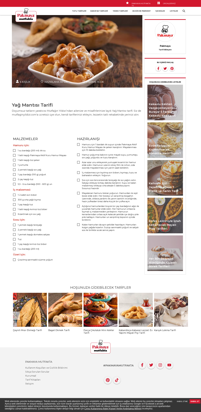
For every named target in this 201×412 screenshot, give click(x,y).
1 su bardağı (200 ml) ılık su (32, 150)
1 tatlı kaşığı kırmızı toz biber (32, 209)
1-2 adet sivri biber (27, 195)
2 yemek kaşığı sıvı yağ (29, 169)
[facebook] (158, 68)
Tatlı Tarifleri (79, 11)
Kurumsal (30, 375)
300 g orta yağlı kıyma (29, 199)
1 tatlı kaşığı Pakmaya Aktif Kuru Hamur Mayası (42, 155)
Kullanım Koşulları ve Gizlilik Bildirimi (46, 368)
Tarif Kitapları (32, 379)
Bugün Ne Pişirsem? (141, 11)
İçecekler (160, 11)
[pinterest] (172, 68)
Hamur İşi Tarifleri (99, 11)
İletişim (29, 383)
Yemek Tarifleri (120, 11)
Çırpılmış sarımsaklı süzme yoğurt (35, 259)
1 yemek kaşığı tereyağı (30, 225)
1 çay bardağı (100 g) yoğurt (32, 174)
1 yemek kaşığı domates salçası (34, 234)
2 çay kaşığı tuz (25, 179)
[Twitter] (151, 364)
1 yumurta (23, 165)
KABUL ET (195, 401)
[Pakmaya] (100, 347)
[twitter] (165, 68)
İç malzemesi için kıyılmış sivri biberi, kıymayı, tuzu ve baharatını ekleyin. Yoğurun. (109, 174)
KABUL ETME (182, 401)
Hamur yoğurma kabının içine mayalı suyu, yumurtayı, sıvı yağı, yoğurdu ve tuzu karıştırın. (110, 156)
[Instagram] (160, 364)
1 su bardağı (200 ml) (28, 249)
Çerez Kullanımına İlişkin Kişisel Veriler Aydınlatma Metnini (113, 408)
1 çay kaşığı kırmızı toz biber (32, 244)
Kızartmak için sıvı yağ (29, 214)
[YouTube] (169, 364)
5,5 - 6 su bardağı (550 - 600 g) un (35, 184)
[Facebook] (142, 364)
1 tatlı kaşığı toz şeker (29, 160)
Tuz (19, 239)
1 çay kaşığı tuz (25, 204)
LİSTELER (174, 11)
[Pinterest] (108, 379)
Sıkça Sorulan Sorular (37, 371)
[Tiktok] (117, 379)
